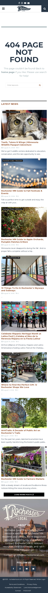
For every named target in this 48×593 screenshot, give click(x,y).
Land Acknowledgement (32, 587)
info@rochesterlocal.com (30, 555)
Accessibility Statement (13, 587)
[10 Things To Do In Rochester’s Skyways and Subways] (24, 271)
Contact (18, 591)
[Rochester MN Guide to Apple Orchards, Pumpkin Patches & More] (24, 222)
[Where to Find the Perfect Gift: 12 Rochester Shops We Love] (24, 367)
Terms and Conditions (16, 584)
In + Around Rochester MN (11, 112)
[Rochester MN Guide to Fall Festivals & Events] (24, 173)
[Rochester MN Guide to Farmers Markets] (24, 461)
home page (8, 72)
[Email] (33, 568)
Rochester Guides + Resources (12, 160)
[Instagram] (20, 568)
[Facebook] (13, 568)
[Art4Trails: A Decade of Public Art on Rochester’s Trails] (24, 413)
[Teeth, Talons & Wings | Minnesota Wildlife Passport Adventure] (24, 125)
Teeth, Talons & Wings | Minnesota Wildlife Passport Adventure (19, 143)
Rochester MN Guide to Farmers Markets (22, 479)
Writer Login (40, 579)
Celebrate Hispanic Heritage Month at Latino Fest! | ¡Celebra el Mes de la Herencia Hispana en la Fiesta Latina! (21, 336)
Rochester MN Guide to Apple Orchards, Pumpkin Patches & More (22, 240)
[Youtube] (26, 568)
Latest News (9, 104)
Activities (6, 400)
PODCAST (27, 591)
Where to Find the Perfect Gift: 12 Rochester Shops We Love (19, 386)
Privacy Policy (32, 584)
